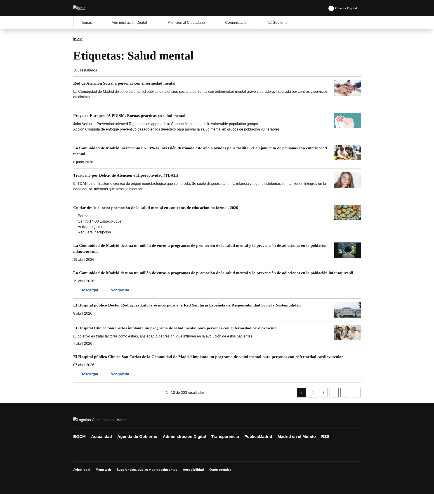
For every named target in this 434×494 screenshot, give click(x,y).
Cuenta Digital (346, 8)
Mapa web (103, 469)
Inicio (78, 39)
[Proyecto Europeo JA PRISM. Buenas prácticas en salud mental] (217, 125)
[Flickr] (174, 453)
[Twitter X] (106, 453)
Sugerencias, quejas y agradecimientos (147, 469)
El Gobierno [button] (278, 22)
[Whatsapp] (147, 453)
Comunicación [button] (236, 22)
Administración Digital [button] (129, 22)
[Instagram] (93, 453)
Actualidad (101, 436)
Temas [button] (86, 22)
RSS (325, 436)
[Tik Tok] (161, 453)
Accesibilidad (193, 469)
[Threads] (201, 453)
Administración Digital (184, 436)
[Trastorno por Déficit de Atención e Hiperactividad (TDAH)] (217, 185)
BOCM (79, 436)
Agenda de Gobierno (137, 436)
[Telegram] (188, 453)
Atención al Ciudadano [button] (186, 22)
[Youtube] (120, 453)
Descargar (89, 290)
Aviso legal (81, 469)
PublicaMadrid (258, 436)
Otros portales (220, 469)
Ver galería (120, 290)
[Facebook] (79, 453)
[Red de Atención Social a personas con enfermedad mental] (217, 93)
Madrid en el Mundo (297, 436)
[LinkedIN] (133, 453)
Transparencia (225, 436)
